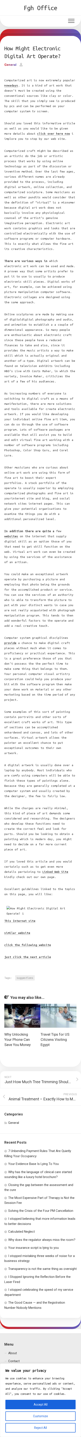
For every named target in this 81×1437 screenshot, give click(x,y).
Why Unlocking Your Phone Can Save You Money (17, 1039)
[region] (40, 1400)
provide (10, 643)
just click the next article (27, 957)
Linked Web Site (55, 871)
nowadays (11, 85)
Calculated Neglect (21, 1232)
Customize (40, 1416)
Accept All (41, 1404)
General (10, 65)
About (12, 1353)
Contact (14, 1361)
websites (11, 536)
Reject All (40, 1427)
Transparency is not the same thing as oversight (42, 1269)
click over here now (53, 133)
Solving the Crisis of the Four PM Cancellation (40, 1211)
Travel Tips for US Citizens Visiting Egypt (55, 1039)
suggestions (25, 977)
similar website (17, 933)
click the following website (27, 945)
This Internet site (19, 921)
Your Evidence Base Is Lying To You (33, 1164)
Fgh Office (40, 7)
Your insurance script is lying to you (33, 1248)
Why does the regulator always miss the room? (41, 1240)
